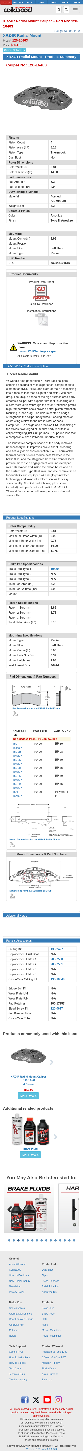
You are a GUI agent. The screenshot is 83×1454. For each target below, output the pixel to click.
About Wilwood (17, 1264)
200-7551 (57, 964)
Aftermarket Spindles (20, 1313)
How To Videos (17, 1362)
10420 (55, 568)
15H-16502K (17, 794)
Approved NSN (50, 1292)
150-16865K (17, 745)
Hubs (45, 1324)
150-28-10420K (17, 753)
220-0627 (57, 1008)
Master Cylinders (51, 1330)
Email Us (47, 1379)
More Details (28, 1095)
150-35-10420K (17, 770)
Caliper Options (12, 50)
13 (65, 1240)
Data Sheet (48, 1269)
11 (55, 1240)
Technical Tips (17, 1374)
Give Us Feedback (19, 1275)
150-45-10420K (17, 786)
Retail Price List (50, 1286)
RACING (18, 2)
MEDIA (53, 2)
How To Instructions (19, 1357)
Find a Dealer (49, 1368)
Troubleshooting (18, 1379)
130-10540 (57, 979)
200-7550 (57, 959)
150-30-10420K (17, 762)
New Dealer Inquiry (19, 1281)
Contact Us (15, 1269)
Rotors (12, 1335)
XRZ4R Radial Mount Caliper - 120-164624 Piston (28, 1080)
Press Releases (50, 1281)
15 (74, 1240)
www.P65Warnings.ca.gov (38, 351)
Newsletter (15, 1286)
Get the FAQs (16, 1351)
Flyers (45, 1275)
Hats (44, 1319)
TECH (65, 2)
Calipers (13, 1330)
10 (51, 1240)
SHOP (77, 2)
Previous (10, 1208)
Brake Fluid (30, 1148)
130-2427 (57, 949)
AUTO (6, 2)
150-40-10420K (17, 778)
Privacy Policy (16, 1292)
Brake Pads (48, 1313)
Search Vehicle (17, 1308)
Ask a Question (50, 1374)
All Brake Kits (16, 1324)
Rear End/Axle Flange (21, 1319)
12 (60, 1240)
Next (73, 1208)
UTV (29, 2)
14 (69, 1240)
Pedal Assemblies (51, 1335)
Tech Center (15, 1368)
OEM (41, 2)
